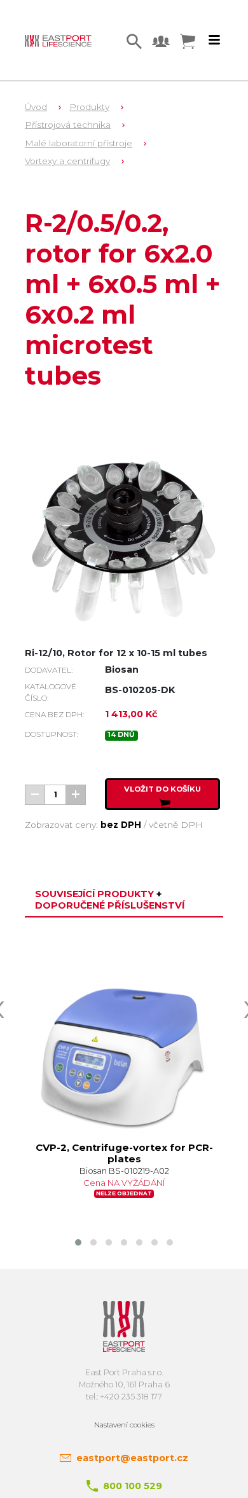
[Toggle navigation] (214, 40)
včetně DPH (176, 825)
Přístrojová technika (68, 125)
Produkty (89, 107)
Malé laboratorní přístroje (78, 143)
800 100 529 (132, 1486)
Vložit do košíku (162, 789)
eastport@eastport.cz (132, 1458)
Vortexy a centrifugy (67, 161)
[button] (78, 1242)
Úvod (36, 107)
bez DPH (120, 825)
